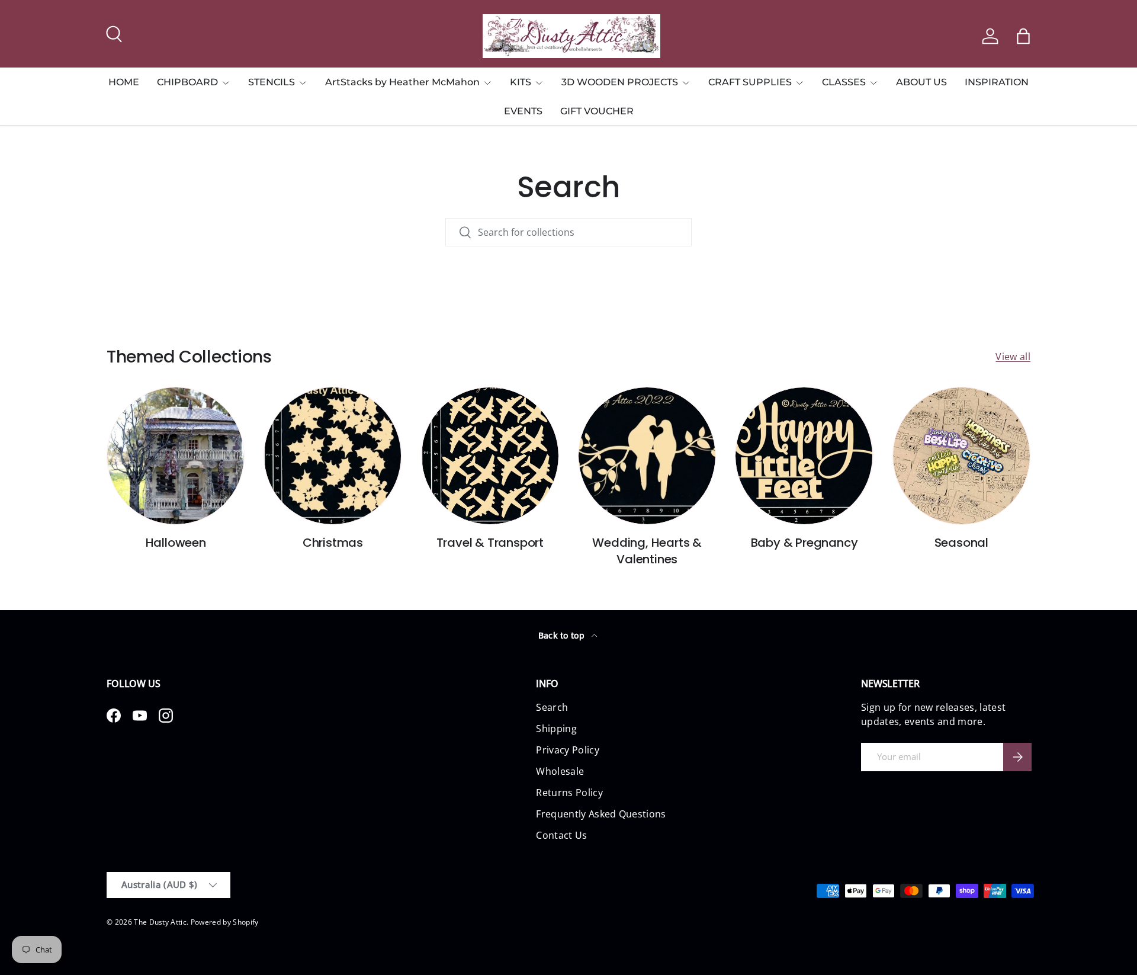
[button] (1023, 36)
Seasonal (961, 542)
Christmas (333, 542)
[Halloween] (175, 455)
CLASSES (844, 82)
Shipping (556, 728)
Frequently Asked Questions (601, 813)
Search (552, 707)
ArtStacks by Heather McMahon (402, 82)
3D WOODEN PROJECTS (619, 82)
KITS (520, 82)
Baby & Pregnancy (804, 542)
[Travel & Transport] (490, 455)
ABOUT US (921, 82)
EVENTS (523, 111)
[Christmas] (332, 455)
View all (1012, 356)
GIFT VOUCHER (597, 111)
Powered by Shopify (225, 922)
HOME (123, 82)
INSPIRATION (997, 82)
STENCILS (271, 82)
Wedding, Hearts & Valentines (647, 550)
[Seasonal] (961, 455)
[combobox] (568, 232)
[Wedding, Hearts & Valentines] (647, 455)
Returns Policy (569, 792)
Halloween (176, 542)
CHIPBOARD (187, 82)
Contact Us (561, 835)
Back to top (562, 635)
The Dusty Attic (160, 922)
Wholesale (560, 771)
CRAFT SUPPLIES (750, 82)
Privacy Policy (567, 749)
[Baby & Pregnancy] (803, 455)
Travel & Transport (490, 542)
